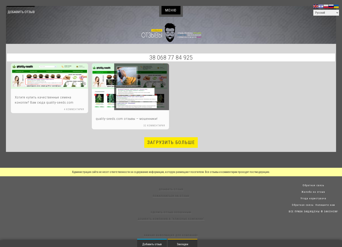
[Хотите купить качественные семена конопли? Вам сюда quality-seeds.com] (49, 76)
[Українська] (336, 6)
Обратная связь (313, 185)
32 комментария (154, 125)
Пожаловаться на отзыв (171, 196)
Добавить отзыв (21, 12)
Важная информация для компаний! (171, 235)
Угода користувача (313, 198)
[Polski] (326, 6)
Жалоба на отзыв (313, 192)
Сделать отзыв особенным (171, 212)
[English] (315, 6)
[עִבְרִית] (321, 6)
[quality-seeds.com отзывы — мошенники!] (130, 86)
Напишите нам (325, 205)
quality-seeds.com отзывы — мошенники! (127, 119)
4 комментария (74, 109)
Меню (171, 10)
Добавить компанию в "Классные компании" (171, 218)
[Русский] (331, 6)
